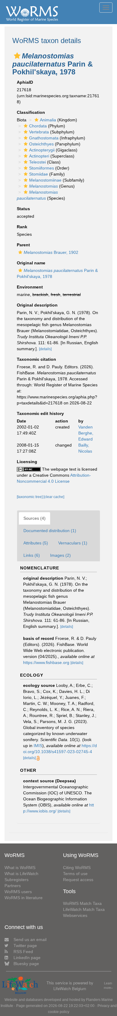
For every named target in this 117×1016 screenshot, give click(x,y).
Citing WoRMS (77, 867)
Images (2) (60, 555)
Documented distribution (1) (49, 530)
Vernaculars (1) (72, 543)
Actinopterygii (42, 150)
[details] (45, 349)
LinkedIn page (27, 957)
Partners (12, 885)
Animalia (48, 119)
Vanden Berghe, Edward (85, 433)
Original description (37, 305)
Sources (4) (34, 518)
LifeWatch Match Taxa (84, 909)
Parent (23, 244)
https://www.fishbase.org (46, 662)
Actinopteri (39, 156)
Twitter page (25, 945)
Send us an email (30, 939)
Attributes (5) (35, 543)
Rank (22, 226)
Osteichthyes (41, 144)
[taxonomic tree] (30, 497)
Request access (78, 879)
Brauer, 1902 (51, 252)
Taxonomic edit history (40, 413)
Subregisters (16, 879)
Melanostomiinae (45, 180)
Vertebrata (39, 131)
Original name (31, 262)
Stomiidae (38, 174)
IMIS (38, 745)
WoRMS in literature (23, 897)
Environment (30, 287)
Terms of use (75, 873)
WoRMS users (18, 891)
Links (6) (31, 555)
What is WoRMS (19, 867)
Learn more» (108, 985)
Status (23, 208)
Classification (31, 112)
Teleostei (37, 162)
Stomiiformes (41, 168)
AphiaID (25, 82)
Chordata (38, 125)
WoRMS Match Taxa (82, 903)
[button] (17, 55)
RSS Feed (23, 951)
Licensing (27, 461)
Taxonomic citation (36, 359)
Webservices (75, 915)
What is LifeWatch (21, 873)
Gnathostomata (43, 138)
